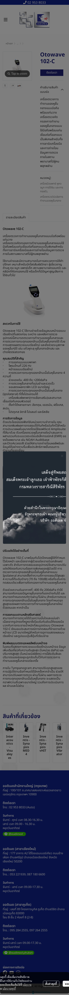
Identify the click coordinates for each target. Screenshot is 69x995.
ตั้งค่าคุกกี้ (51, 983)
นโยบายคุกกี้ (9, 988)
